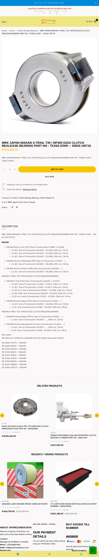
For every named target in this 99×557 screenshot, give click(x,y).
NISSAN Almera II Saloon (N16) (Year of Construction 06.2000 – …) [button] (35, 268)
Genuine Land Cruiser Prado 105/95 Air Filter (24, 504)
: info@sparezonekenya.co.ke (14, 547)
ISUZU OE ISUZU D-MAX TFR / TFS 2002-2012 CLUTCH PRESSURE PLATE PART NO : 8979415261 (25, 427)
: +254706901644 (10, 545)
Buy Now (49, 177)
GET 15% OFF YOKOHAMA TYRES (49, 3)
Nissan (32, 202)
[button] (95, 21)
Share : (5, 207)
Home (4, 30)
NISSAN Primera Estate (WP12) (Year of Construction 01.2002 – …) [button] (35, 316)
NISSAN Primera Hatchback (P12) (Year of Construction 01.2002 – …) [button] (36, 324)
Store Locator (39, 11)
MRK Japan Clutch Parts (18, 202)
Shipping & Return (30, 189)
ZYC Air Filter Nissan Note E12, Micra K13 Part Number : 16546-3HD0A (73, 505)
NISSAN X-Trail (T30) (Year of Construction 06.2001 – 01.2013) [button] (33, 281)
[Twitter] (17, 207)
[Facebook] (12, 207)
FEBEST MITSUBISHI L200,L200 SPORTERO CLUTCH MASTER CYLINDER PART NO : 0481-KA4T (73, 436)
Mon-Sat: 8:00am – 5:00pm (44, 524)
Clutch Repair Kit (47, 198)
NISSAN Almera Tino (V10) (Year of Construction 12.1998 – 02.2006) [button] (35, 247)
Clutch (12, 30)
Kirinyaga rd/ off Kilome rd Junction (14, 542)
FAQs (65, 11)
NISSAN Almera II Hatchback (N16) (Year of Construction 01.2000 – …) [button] (36, 261)
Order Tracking (53, 11)
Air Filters (5, 501)
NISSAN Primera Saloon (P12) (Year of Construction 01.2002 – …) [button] (34, 301)
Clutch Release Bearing (28, 30)
